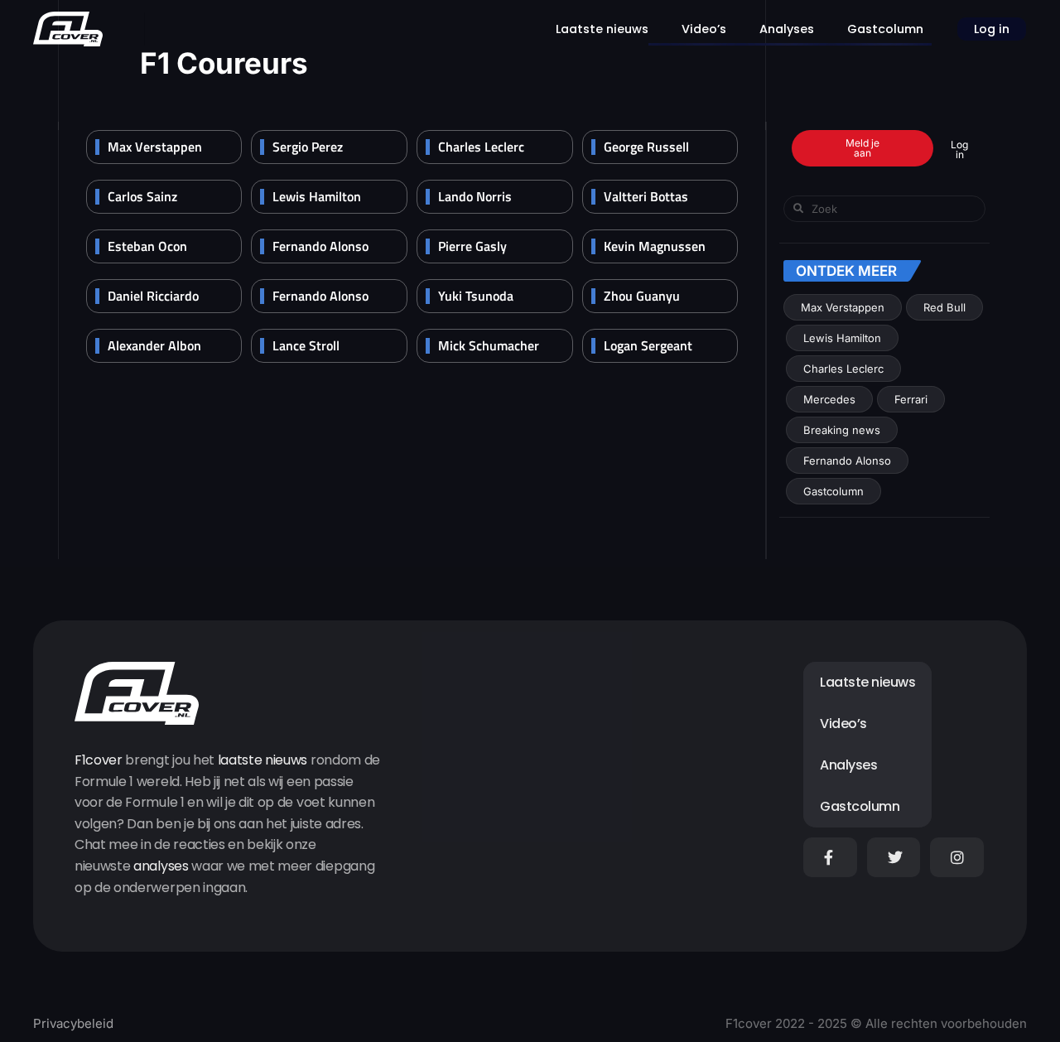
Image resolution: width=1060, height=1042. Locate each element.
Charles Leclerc (843, 368)
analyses (160, 866)
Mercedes (829, 399)
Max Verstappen (842, 307)
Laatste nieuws (602, 29)
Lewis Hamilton (842, 338)
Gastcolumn (885, 29)
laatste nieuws (263, 759)
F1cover (99, 759)
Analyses (786, 29)
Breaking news (841, 430)
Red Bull (944, 307)
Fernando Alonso (847, 460)
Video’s (704, 29)
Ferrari (911, 399)
